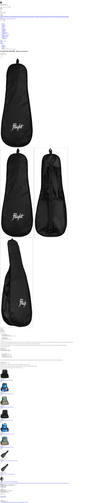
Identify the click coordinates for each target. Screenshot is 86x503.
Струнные (4, 16)
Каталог (1, 18)
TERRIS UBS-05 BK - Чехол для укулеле (6, 380)
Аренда (11, 18)
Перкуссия (23, 16)
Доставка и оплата (5, 18)
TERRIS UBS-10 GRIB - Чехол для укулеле (6, 447)
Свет (44, 16)
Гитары (1, 16)
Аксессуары (35, 16)
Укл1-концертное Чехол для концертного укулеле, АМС (8, 460)
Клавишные (16, 16)
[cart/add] (1, 382)
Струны (9, 16)
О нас (9, 18)
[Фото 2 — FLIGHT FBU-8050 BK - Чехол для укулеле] (51, 193)
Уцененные (67, 16)
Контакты (13, 18)
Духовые (12, 16)
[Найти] (9, 7)
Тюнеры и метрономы (40, 16)
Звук (14, 16)
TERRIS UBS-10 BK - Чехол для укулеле (6, 420)
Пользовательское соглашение (15, 502)
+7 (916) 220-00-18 (3, 486)
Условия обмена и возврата (24, 502)
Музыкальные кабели (48, 16)
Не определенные (62, 16)
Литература (20, 16)
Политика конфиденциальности (5, 502)
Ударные (26, 16)
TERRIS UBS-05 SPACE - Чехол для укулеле (7, 393)
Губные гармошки (30, 16)
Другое (59, 16)
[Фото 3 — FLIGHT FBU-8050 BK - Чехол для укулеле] (16, 283)
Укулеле (7, 16)
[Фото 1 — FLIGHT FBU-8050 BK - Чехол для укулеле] (17, 193)
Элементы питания (55, 16)
